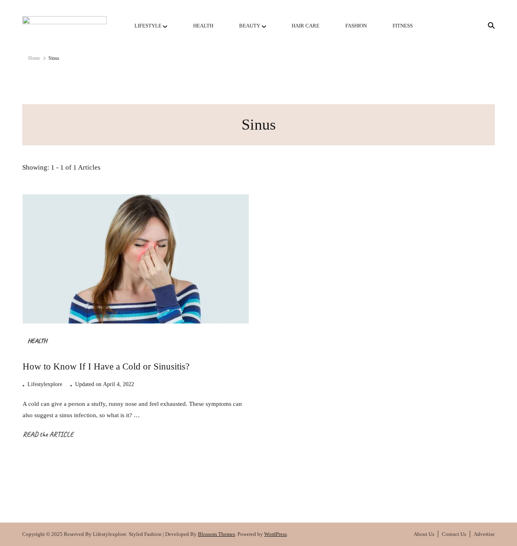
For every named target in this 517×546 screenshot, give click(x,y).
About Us (424, 534)
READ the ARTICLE (48, 434)
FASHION (356, 26)
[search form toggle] (489, 25)
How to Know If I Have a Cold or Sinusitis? (106, 366)
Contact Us (454, 534)
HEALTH (203, 26)
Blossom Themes (216, 534)
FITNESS (403, 26)
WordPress (275, 534)
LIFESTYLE (148, 26)
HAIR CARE (305, 26)
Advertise (484, 534)
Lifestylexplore (44, 384)
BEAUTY (249, 26)
